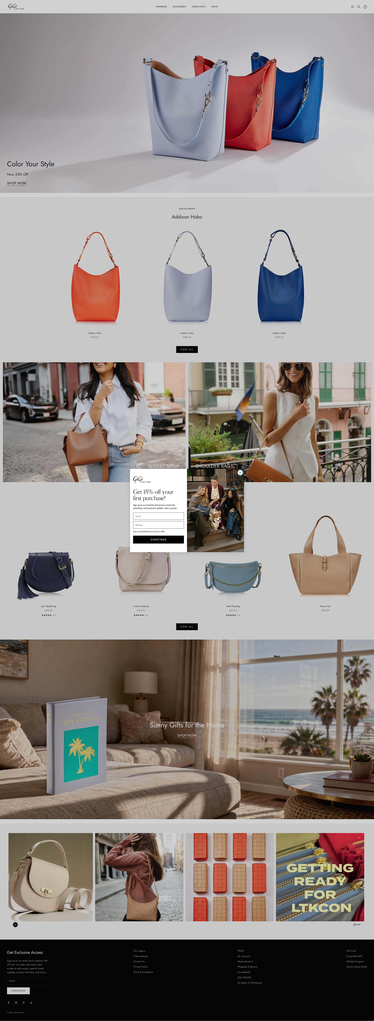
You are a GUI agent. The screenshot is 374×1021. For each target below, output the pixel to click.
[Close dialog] (240, 472)
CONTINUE (159, 539)
